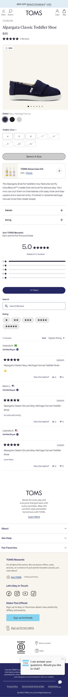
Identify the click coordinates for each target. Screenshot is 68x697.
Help (41, 650)
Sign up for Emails (22, 617)
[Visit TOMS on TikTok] (33, 593)
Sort (44, 338)
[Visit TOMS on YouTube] (25, 593)
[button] (34, 39)
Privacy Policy (12, 686)
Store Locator (45, 643)
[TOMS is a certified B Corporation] (21, 647)
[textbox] (34, 306)
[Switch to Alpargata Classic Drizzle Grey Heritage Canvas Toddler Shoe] (19, 119)
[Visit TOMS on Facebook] (8, 593)
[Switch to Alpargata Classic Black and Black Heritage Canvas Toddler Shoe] (12, 119)
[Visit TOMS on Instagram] (17, 593)
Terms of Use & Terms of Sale (33, 686)
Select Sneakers (36, 4)
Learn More (34, 516)
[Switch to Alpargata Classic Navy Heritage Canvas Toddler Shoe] (5, 119)
